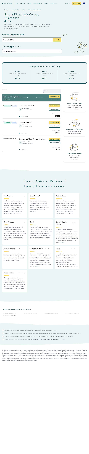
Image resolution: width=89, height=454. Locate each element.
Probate (29, 3)
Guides (46, 3)
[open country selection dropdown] (84, 3)
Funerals (22, 3)
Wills (17, 3)
